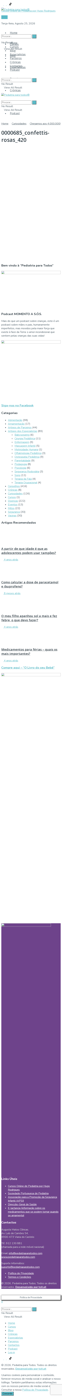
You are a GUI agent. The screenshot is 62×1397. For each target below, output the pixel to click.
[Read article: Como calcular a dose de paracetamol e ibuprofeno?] (31, 569)
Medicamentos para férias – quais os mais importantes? (29, 651)
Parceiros (16, 58)
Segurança (14, 512)
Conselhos (14, 486)
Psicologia (20, 468)
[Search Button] (2, 30)
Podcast (15, 113)
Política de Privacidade (21, 1273)
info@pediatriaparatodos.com (25, 1253)
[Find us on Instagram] (5, 4)
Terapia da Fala (23, 479)
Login (4, 17)
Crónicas (15, 90)
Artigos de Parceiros (20, 427)
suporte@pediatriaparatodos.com (20, 1267)
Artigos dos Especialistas (22, 431)
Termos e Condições (19, 1277)
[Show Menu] (2, 91)
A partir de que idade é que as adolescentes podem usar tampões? (28, 550)
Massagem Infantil (25, 446)
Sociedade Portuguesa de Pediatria (28, 1193)
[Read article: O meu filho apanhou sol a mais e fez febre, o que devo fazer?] (31, 603)
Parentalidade (23, 460)
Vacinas (12, 515)
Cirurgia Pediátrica (25, 438)
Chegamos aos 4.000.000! (45, 123)
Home (13, 33)
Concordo (7, 1393)
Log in (11, 1352)
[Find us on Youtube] (8, 4)
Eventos (13, 504)
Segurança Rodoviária (27, 471)
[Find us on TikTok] (10, 4)
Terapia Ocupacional (26, 482)
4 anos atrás (10, 560)
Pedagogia (21, 464)
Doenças (13, 501)
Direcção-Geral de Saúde (22, 1204)
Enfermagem (22, 442)
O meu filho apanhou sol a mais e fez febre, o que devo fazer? (29, 618)
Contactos (16, 66)
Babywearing (22, 435)
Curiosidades (19, 123)
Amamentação (16, 424)
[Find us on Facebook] (2, 4)
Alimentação (15, 420)
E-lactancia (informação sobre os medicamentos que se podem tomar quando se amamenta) (33, 1211)
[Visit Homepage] (15, 8)
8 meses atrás (12, 593)
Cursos (14, 47)
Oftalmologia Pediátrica (28, 453)
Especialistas (18, 54)
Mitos (11, 508)
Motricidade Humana (26, 449)
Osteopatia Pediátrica (27, 457)
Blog (13, 50)
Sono (18, 475)
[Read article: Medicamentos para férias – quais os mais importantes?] (31, 636)
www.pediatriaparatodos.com (18, 1257)
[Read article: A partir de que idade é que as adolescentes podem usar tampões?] (31, 535)
